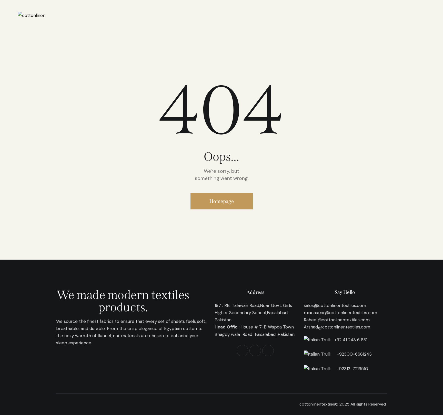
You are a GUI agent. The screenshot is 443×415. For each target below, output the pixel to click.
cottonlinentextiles (317, 404)
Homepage (221, 201)
